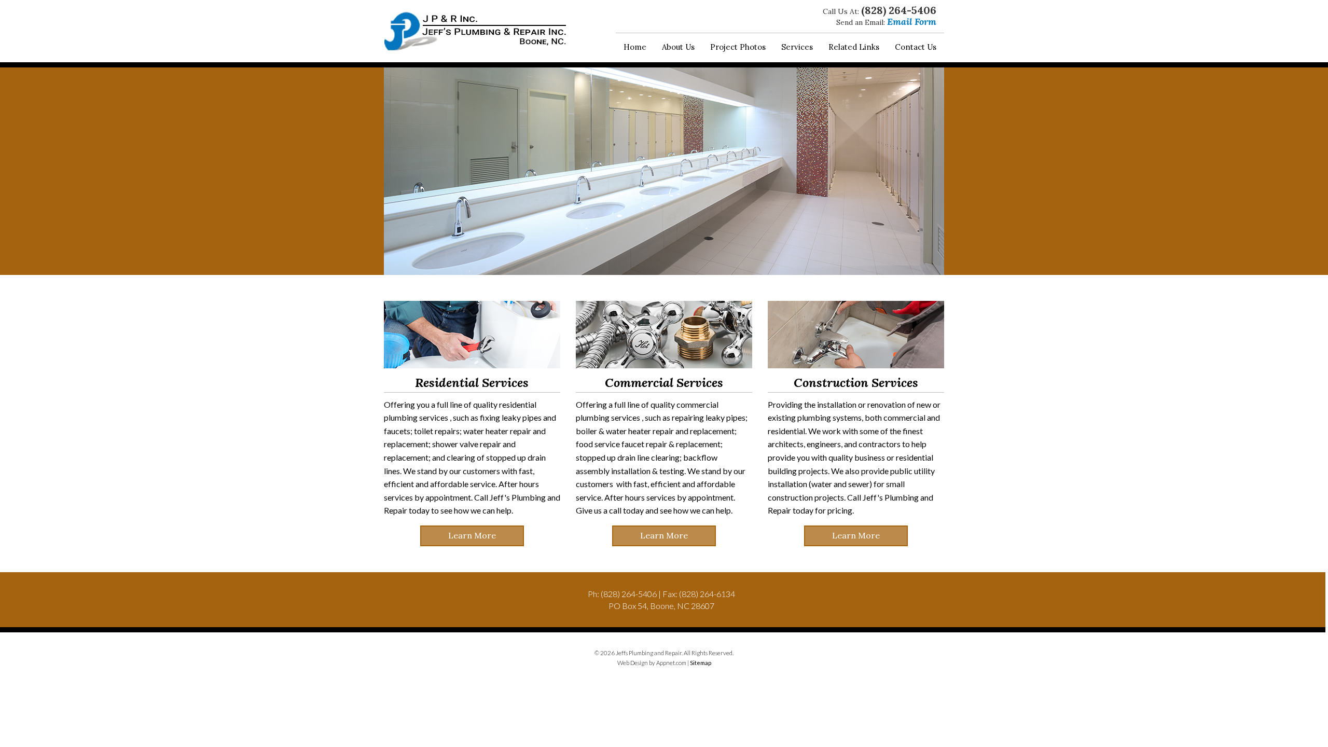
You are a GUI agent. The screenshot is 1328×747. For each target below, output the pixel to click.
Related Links (853, 47)
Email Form (911, 22)
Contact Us (915, 47)
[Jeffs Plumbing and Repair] (475, 31)
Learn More (472, 535)
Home (635, 47)
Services (797, 47)
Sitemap (700, 662)
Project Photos (738, 47)
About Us (678, 47)
